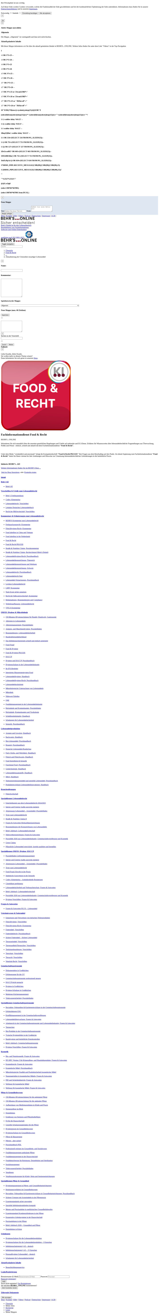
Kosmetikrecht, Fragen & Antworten (19, 1064)
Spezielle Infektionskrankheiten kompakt (21, 1205)
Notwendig (5, 13)
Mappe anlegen (7, 213)
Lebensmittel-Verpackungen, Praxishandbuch (22, 580)
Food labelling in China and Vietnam (19, 532)
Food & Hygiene (12, 649)
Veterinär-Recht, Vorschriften (16, 961)
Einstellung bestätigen (29, 13)
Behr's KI (9, 486)
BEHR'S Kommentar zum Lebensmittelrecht (22, 521)
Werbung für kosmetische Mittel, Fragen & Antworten (25, 1088)
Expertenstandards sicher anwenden (19, 1201)
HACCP (9, 657)
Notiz (29, 211)
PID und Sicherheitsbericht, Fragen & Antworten (24, 1080)
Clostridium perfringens (14, 884)
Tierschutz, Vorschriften (14, 953)
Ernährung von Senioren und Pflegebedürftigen (23, 1117)
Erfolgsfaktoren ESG (13, 1011)
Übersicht (9, 251)
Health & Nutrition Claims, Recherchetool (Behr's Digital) (27, 552)
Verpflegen (10, 1172)
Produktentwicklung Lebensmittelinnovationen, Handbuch (27, 785)
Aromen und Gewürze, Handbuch (18, 733)
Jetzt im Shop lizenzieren (10, 472)
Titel (2, 211)
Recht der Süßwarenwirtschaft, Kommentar (21, 596)
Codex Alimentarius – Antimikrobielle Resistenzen (24, 880)
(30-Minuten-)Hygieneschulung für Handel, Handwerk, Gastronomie (31, 617)
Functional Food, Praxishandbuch (18, 765)
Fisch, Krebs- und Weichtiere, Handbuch (21, 753)
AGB (53, 216)
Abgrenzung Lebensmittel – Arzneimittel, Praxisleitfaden (26, 811)
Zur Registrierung (24, 1283)
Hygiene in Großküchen (14, 986)
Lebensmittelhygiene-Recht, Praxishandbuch (22, 556)
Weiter (11, 345)
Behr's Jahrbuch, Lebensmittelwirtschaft (20, 831)
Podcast (27, 216)
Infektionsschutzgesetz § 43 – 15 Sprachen (21, 1250)
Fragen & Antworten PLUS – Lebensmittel (21, 909)
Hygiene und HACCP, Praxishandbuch (20, 661)
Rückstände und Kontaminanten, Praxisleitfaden (23, 708)
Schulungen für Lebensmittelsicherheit (20, 720)
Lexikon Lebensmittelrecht (15, 584)
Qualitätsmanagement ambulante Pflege (20, 1153)
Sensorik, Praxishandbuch (15, 724)
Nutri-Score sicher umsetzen (16, 592)
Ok (3, 20)
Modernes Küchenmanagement (17, 994)
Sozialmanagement (12, 1165)
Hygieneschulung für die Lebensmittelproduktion (24, 1238)
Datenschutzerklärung (9, 9)
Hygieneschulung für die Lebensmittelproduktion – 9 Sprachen (29, 1242)
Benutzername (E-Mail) (9, 1277)
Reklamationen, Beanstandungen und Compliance (24, 600)
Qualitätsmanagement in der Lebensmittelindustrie (24, 704)
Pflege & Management (14, 1137)
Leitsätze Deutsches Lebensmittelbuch (20, 508)
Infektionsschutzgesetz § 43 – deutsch (19, 1246)
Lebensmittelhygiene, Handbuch (17, 676)
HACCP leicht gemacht (14, 982)
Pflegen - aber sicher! (13, 1141)
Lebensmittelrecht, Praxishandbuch (18, 572)
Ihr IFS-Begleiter (12, 669)
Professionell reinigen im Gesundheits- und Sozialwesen (26, 1149)
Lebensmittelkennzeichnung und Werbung (21, 564)
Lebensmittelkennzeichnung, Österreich (20, 560)
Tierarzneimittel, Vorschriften (16, 942)
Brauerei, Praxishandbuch (15, 745)
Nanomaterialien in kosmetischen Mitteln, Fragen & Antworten (29, 1076)
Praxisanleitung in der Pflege (16, 1221)
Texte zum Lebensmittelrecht (16, 815)
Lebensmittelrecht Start (14, 576)
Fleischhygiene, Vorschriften (16, 922)
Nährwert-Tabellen (12, 696)
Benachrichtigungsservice (15, 1267)
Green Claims (11, 843)
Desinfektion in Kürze (14, 1229)
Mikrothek (9, 692)
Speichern (5, 315)
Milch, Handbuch (12, 777)
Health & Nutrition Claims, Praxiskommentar (22, 548)
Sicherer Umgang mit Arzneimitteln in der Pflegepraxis (26, 1198)
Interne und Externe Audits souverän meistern (22, 807)
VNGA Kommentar (13, 608)
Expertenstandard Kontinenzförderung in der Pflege (25, 1213)
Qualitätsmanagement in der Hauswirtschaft (22, 1157)
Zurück (4, 345)
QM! (7, 700)
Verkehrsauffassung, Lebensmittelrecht (20, 604)
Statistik (15, 13)
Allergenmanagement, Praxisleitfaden (19, 625)
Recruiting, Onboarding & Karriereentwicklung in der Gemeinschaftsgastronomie (35, 1007)
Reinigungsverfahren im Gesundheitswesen (21, 1190)
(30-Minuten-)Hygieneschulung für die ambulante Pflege (26, 1097)
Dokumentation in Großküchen (17, 970)
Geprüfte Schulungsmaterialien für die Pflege (22, 1125)
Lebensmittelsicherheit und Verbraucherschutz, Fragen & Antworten (31, 888)
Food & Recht (11, 253)
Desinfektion (10, 1113)
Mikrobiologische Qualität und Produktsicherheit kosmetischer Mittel (31, 1072)
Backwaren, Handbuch (14, 737)
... (6, 255)
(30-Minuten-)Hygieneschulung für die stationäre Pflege (26, 1101)
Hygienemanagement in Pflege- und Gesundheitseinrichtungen (29, 1186)
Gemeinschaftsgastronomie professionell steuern (23, 978)
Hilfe (15, 216)
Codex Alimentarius (13, 500)
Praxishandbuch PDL (13, 1145)
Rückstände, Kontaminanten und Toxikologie (22, 712)
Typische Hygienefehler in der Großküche (21, 1035)
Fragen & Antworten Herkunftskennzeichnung (23, 823)
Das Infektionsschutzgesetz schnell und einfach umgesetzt (27, 641)
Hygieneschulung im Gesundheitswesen (20, 1133)
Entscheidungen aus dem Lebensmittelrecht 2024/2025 (26, 803)
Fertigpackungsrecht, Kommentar (18, 525)
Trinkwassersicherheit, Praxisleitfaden (19, 998)
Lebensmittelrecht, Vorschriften (17, 504)
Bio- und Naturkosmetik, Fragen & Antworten (23, 1056)
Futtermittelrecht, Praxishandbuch (18, 934)
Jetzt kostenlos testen (9, 1288)
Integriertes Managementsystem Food (19, 673)
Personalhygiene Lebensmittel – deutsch (20, 1254)
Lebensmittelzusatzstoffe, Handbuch (19, 773)
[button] (79, 477)
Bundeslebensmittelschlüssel (16, 637)
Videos (20, 216)
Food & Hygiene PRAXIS (15, 653)
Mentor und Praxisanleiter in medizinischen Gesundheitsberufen (29, 1209)
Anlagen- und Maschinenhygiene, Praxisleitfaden (24, 629)
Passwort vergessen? (8, 1279)
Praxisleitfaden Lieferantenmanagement (20, 856)
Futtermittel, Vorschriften (15, 930)
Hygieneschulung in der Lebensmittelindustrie (22, 665)
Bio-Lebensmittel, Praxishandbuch (18, 741)
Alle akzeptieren (45, 13)
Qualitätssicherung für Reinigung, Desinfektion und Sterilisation (29, 1161)
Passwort (44, 1277)
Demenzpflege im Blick (14, 1109)
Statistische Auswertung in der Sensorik (20, 876)
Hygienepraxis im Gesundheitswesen (19, 1129)
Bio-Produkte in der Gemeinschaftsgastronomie (23, 1031)
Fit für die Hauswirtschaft (15, 1121)
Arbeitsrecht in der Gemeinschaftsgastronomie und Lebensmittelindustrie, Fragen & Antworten (40, 1023)
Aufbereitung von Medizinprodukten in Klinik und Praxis (27, 1105)
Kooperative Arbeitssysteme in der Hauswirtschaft (24, 1217)
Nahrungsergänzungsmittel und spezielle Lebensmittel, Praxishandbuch (32, 781)
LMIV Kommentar (13, 588)
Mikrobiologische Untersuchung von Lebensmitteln (24, 688)
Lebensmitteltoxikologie (14, 684)
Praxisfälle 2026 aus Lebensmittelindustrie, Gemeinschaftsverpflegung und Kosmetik (37, 839)
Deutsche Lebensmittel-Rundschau (18, 749)
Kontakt (9, 216)
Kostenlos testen (30, 472)
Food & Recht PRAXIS (14, 544)
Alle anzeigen (6, 1297)
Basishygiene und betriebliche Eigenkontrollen (23, 1039)
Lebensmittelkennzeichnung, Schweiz (19, 568)
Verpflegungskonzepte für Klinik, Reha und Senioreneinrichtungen (30, 1176)
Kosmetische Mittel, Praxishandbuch (19, 1068)
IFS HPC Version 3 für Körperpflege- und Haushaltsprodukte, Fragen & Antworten (36, 1060)
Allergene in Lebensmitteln (15, 621)
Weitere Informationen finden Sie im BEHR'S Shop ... (21, 468)
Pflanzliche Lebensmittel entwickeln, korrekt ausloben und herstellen (31, 847)
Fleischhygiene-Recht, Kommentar (18, 529)
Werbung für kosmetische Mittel (17, 1084)
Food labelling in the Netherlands (18, 536)
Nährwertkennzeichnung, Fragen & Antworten (23, 835)
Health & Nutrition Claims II (16, 819)
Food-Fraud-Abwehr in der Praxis (18, 872)
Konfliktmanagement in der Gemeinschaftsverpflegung (26, 1015)
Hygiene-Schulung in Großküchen (18, 990)
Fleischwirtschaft (12, 794)
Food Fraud (10, 645)
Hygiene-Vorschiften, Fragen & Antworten (21, 899)
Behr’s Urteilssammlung (14, 496)
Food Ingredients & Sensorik (16, 761)
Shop (3, 216)
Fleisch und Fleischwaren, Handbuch (19, 757)
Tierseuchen (10, 1027)
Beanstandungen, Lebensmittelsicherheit (20, 633)
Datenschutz (36, 216)
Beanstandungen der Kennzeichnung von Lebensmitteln (26, 827)
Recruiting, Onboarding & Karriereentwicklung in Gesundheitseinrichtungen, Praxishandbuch (40, 1194)
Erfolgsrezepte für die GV (15, 974)
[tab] (79, 477)
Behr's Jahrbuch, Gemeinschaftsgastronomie (22, 1043)
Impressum (33, 9)
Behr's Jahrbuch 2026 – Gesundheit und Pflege (23, 1225)
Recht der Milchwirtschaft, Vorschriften (20, 511)
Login (3, 1281)
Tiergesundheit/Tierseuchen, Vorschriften (21, 946)
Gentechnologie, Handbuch (16, 769)
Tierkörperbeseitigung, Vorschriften (19, 949)
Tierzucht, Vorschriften (14, 957)
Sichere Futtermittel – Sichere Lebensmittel (21, 938)
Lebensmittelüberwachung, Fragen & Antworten (23, 1019)
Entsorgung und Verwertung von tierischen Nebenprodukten (28, 918)
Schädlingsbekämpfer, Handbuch (18, 716)
